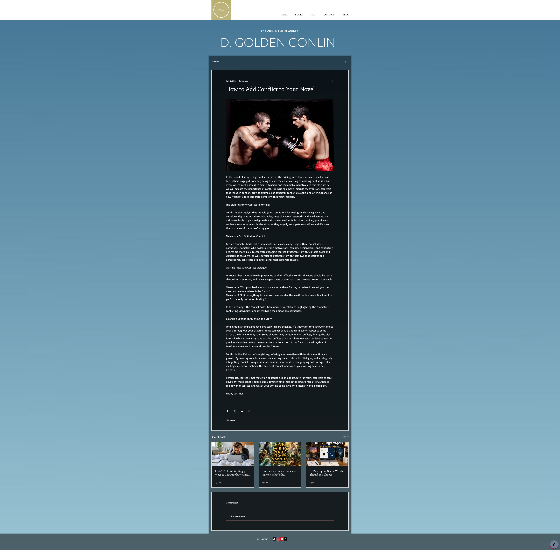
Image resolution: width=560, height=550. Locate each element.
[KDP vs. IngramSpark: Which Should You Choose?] (327, 454)
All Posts (215, 61)
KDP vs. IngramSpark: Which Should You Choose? (326, 472)
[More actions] (332, 81)
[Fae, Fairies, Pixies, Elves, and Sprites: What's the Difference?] (280, 454)
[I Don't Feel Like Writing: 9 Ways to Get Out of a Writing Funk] (233, 454)
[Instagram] (278, 539)
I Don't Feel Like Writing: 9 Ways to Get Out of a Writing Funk (231, 472)
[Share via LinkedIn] (241, 411)
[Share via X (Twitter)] (234, 411)
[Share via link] (248, 411)
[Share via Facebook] (227, 411)
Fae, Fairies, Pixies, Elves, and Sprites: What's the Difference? (279, 472)
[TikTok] (274, 539)
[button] (344, 61)
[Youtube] (281, 539)
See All (346, 436)
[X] (285, 539)
